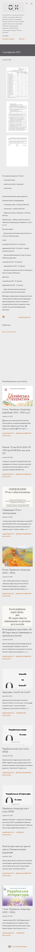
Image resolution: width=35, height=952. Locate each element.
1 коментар (20, 832)
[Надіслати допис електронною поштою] (3, 317)
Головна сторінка (8, 39)
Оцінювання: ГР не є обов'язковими (12, 511)
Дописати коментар (9, 332)
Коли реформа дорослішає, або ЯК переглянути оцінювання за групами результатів (17, 632)
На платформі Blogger (19, 946)
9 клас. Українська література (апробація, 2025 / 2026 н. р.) (16, 411)
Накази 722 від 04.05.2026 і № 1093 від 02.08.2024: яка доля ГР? (16, 450)
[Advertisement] (17, 356)
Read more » (6, 436)
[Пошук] (27, 3)
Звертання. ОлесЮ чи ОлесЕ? (16, 692)
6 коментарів (21, 713)
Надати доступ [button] (24, 317)
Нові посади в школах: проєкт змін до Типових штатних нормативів (16, 849)
